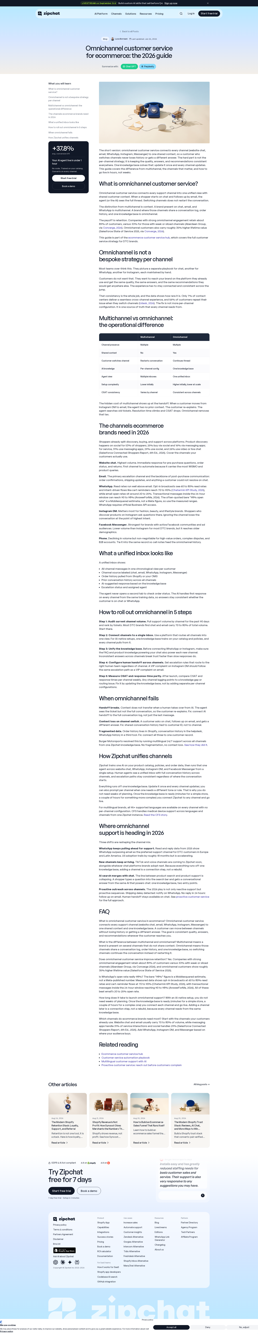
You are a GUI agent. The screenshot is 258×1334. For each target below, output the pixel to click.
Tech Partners (188, 1232)
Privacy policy (59, 1224)
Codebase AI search (107, 1277)
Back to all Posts (130, 31)
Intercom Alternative (134, 1246)
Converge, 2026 (112, 227)
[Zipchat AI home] (49, 13)
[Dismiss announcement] (208, 3)
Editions (159, 1232)
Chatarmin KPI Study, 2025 (188, 490)
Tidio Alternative (132, 1251)
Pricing (100, 1241)
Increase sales (131, 1222)
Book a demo (68, 186)
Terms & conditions (62, 1229)
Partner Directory (189, 1222)
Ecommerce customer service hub (122, 1053)
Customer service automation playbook (126, 1057)
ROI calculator (104, 1251)
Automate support (133, 1227)
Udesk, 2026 (147, 303)
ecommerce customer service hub (149, 237)
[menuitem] (101, 13)
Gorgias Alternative (133, 1241)
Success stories (105, 1237)
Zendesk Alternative (133, 1237)
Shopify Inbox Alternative (136, 1261)
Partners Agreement (63, 1234)
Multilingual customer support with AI (124, 1061)
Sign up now (170, 3)
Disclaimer (58, 1239)
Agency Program (189, 1227)
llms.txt (56, 1244)
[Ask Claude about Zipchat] (62, 1262)
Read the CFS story (155, 814)
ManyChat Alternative (134, 1265)
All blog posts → (202, 1084)
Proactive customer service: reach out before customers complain (142, 1065)
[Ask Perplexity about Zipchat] (77, 1262)
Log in (191, 13)
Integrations (103, 1232)
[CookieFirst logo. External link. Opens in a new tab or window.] (1, 1322)
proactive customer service (192, 896)
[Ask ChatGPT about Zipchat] (55, 1262)
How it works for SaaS (108, 1267)
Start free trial (209, 13)
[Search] (181, 14)
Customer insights (133, 1232)
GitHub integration (106, 1281)
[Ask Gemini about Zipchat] (69, 1262)
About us (159, 1249)
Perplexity (149, 66)
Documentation (105, 1256)
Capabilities (103, 1227)
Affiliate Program (189, 1237)
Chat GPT (131, 66)
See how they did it (195, 744)
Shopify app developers (109, 1272)
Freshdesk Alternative (134, 1256)
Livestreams (161, 1227)
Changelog (160, 1244)
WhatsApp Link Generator (162, 1238)
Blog (157, 1222)
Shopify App (103, 1222)
